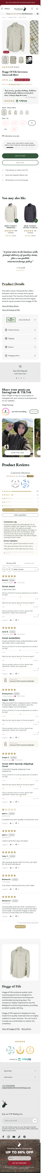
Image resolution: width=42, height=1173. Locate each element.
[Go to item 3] (21, 60)
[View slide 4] (24, 378)
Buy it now (20, 163)
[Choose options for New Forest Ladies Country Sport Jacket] (6, 447)
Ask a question (20, 515)
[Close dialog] (38, 1141)
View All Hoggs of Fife (11, 1029)
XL (32, 123)
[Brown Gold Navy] (10, 112)
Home (4, 17)
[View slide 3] (21, 378)
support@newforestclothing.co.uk (16, 1088)
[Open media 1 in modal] (26, 24)
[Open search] (4, 569)
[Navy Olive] (4, 112)
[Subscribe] (35, 1121)
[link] (11, 213)
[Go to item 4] (29, 60)
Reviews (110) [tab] (11, 563)
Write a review (20, 510)
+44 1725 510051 (8, 1086)
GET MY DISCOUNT (19, 1163)
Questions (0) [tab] (29, 563)
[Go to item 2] (13, 60)
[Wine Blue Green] (15, 112)
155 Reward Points (15, 84)
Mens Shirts (22, 17)
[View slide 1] (16, 378)
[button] (6, 67)
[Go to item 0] (5, 60)
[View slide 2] (19, 378)
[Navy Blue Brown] (21, 112)
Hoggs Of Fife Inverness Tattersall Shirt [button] (21, 681)
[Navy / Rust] (27, 112)
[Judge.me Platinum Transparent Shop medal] (30, 1050)
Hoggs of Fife (12, 17)
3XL (14, 129)
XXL (5, 129)
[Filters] (9, 569)
